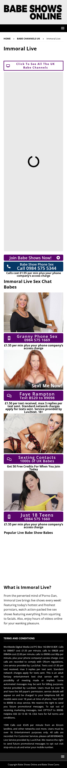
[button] (62, 28)
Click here (37, 713)
